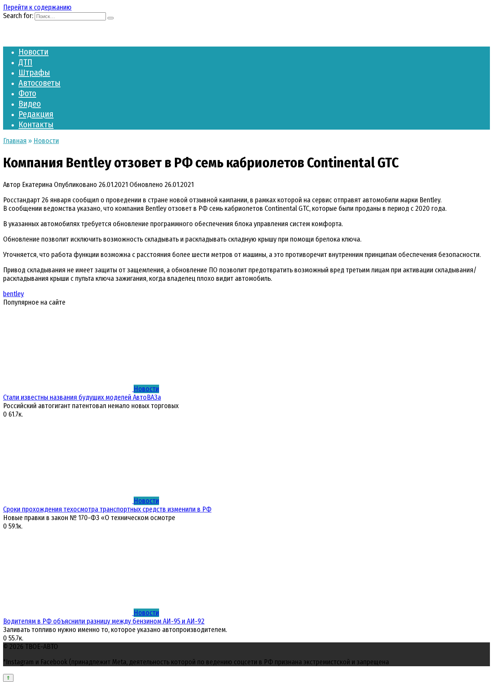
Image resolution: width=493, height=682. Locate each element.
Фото (27, 93)
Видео (29, 103)
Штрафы (34, 72)
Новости (33, 52)
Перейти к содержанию (37, 7)
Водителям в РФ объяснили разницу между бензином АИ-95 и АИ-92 (104, 621)
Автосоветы (39, 83)
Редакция (36, 114)
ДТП (25, 62)
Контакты (36, 124)
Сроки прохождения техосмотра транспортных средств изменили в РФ (107, 509)
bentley (13, 294)
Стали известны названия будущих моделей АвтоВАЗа (82, 397)
